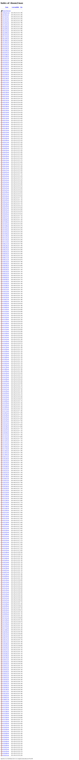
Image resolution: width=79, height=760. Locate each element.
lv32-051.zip (6, 747)
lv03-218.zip (6, 144)
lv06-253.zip (6, 208)
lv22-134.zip (6, 522)
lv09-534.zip (6, 271)
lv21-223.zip (6, 492)
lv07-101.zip (6, 237)
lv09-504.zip (6, 269)
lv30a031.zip (6, 699)
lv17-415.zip (6, 434)
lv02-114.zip (6, 84)
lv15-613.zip (6, 409)
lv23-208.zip (6, 534)
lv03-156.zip (6, 136)
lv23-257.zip (6, 554)
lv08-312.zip (6, 255)
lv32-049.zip (6, 745)
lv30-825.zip (6, 697)
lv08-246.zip (6, 245)
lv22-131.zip (6, 520)
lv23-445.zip (6, 560)
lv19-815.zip (6, 478)
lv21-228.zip (6, 494)
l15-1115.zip (6, 20)
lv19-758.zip (6, 476)
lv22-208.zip (6, 524)
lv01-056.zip (6, 64)
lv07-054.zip (6, 229)
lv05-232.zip (6, 184)
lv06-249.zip (6, 206)
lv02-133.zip (6, 96)
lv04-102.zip (6, 150)
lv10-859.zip (6, 307)
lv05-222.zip (6, 180)
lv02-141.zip (6, 100)
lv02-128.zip (6, 92)
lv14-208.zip (6, 381)
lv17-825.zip (6, 450)
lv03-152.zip (6, 130)
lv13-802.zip (6, 369)
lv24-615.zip (6, 570)
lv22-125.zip (6, 518)
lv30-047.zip (6, 683)
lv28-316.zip (6, 633)
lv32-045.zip (6, 739)
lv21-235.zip (6, 496)
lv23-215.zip (6, 538)
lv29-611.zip (6, 659)
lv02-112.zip (6, 82)
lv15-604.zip (6, 407)
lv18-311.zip (6, 456)
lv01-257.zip (6, 70)
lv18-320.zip (6, 458)
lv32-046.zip (6, 741)
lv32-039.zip (6, 735)
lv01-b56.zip (6, 74)
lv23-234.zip (6, 548)
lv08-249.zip (6, 247)
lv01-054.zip (6, 62)
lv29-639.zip (6, 663)
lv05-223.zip (6, 182)
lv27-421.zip (6, 618)
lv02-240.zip (6, 104)
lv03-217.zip (6, 142)
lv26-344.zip (6, 610)
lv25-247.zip (6, 600)
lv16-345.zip (6, 424)
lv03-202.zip (6, 138)
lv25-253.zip (6, 602)
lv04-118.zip (6, 158)
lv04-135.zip (6, 168)
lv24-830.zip (6, 576)
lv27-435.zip (6, 622)
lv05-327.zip (6, 194)
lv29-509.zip (6, 655)
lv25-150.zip (6, 590)
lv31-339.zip (6, 719)
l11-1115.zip (6, 16)
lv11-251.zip (6, 325)
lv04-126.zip (6, 162)
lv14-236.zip (6, 385)
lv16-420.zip (6, 428)
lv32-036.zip (6, 729)
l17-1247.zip (6, 24)
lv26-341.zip (6, 608)
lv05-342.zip (6, 196)
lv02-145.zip (6, 102)
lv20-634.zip (6, 488)
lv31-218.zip (6, 701)
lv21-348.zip (6, 506)
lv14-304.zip (6, 393)
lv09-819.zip (6, 275)
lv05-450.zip (6, 200)
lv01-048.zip (6, 54)
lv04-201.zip (6, 172)
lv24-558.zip (6, 568)
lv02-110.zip (6, 80)
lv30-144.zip (6, 693)
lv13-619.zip (6, 361)
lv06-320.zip (6, 212)
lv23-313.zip (6, 556)
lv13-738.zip (6, 367)
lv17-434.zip (6, 438)
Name (6, 7)
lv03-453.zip (6, 146)
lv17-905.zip (6, 454)
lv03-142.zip (6, 122)
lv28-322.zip (6, 635)
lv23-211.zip (6, 536)
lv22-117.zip (6, 514)
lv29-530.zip (6, 657)
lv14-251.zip (6, 389)
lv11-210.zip (6, 311)
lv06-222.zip (6, 202)
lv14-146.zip (6, 373)
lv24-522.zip (6, 564)
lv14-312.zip (6, 395)
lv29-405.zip (6, 645)
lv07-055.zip (6, 231)
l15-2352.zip (6, 22)
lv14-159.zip (6, 377)
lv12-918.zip (6, 349)
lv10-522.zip (6, 293)
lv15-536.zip (6, 403)
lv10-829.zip (6, 301)
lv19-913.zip (6, 480)
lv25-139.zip (6, 586)
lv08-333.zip (6, 261)
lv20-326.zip (6, 486)
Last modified (15, 7)
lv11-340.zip (6, 333)
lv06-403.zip (6, 213)
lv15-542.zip (6, 405)
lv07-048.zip (6, 225)
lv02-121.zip (6, 88)
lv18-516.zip (6, 464)
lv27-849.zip (6, 629)
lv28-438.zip (6, 643)
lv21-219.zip (6, 490)
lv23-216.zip (6, 540)
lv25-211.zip (6, 598)
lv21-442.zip (6, 508)
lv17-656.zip (6, 446)
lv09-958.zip (6, 279)
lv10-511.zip (6, 289)
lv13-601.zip (6, 359)
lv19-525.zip (6, 468)
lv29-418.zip (6, 647)
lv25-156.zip (6, 594)
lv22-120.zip (6, 516)
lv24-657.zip (6, 572)
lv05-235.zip (6, 188)
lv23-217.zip (6, 542)
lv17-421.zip (6, 436)
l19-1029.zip (6, 26)
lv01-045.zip (6, 48)
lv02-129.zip (6, 94)
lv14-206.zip (6, 379)
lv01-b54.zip (6, 72)
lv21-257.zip (6, 504)
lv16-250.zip (6, 417)
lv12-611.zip (6, 345)
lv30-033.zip (6, 677)
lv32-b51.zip (6, 755)
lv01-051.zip (6, 58)
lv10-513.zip (6, 291)
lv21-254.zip (6, 502)
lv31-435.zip (6, 721)
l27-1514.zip (6, 36)
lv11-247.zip (6, 321)
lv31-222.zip (6, 703)
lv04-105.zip (6, 152)
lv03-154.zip (6, 134)
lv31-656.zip (6, 723)
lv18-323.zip (6, 460)
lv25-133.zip (6, 582)
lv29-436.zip (6, 651)
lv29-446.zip (6, 653)
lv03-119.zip (6, 108)
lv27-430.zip (6, 620)
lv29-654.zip (6, 667)
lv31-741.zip (6, 725)
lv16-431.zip (6, 430)
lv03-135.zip (6, 120)
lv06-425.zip (6, 215)
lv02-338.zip (6, 106)
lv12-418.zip (6, 341)
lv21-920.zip (6, 510)
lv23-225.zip (6, 544)
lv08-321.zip (6, 259)
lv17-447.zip (6, 440)
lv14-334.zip (6, 397)
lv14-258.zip (6, 391)
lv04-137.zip (6, 170)
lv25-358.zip (6, 604)
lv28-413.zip (6, 641)
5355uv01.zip (6, 12)
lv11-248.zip (6, 323)
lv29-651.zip (6, 665)
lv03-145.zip (6, 126)
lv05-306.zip (6, 192)
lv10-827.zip (6, 299)
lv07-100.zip (6, 235)
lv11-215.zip (6, 313)
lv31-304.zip (6, 717)
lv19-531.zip (6, 470)
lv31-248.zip (6, 711)
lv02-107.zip (6, 76)
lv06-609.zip (6, 219)
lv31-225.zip (6, 705)
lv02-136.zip (6, 98)
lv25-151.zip (6, 592)
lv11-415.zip (6, 337)
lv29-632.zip (6, 661)
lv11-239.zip (6, 319)
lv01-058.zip (6, 68)
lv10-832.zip (6, 303)
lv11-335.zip (6, 331)
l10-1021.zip (6, 14)
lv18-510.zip (6, 462)
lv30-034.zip (6, 679)
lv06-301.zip (6, 210)
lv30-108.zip (6, 689)
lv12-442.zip (6, 343)
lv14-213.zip (6, 383)
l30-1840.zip (6, 40)
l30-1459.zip (6, 38)
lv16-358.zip (6, 426)
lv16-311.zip (6, 422)
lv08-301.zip (6, 251)
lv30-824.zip (6, 695)
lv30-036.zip (6, 681)
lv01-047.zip (6, 52)
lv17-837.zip (6, 452)
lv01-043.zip (6, 46)
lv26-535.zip (6, 612)
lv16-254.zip (6, 419)
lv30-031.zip (6, 673)
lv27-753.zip (6, 627)
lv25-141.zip (6, 588)
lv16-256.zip (6, 420)
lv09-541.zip (6, 273)
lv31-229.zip (6, 707)
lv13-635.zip (6, 365)
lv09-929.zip (6, 277)
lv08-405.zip (6, 263)
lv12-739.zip (6, 347)
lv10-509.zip (6, 287)
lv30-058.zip (6, 687)
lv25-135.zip (6, 584)
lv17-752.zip (6, 448)
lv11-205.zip (6, 309)
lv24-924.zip (6, 578)
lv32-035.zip (6, 727)
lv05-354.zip (6, 198)
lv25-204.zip (6, 596)
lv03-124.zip (6, 112)
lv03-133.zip (6, 116)
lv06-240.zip (6, 204)
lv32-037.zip (6, 731)
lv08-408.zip (6, 265)
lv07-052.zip (6, 227)
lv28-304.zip (6, 631)
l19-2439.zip (6, 28)
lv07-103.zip (6, 239)
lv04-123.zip (6, 160)
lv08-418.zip (6, 267)
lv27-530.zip (6, 624)
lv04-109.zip (6, 156)
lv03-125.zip (6, 114)
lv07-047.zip (6, 223)
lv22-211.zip (6, 526)
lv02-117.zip (6, 86)
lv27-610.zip (6, 625)
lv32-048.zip (6, 743)
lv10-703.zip (6, 297)
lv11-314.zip (6, 329)
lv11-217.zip (6, 315)
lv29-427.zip (6, 649)
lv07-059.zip (6, 233)
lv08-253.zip (6, 249)
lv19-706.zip (6, 474)
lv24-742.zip (6, 574)
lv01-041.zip (6, 44)
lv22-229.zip (6, 530)
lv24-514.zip (6, 562)
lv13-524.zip (6, 353)
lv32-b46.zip (6, 753)
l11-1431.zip (6, 18)
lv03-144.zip (6, 124)
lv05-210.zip (6, 174)
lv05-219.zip (6, 176)
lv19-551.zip (6, 472)
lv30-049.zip (6, 685)
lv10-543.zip (6, 295)
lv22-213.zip (6, 528)
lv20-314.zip (6, 482)
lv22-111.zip (6, 512)
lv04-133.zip (6, 164)
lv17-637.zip (6, 444)
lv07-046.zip (6, 221)
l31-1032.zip (6, 42)
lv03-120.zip (6, 110)
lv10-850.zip (6, 305)
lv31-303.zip (6, 715)
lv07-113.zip (6, 241)
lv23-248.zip (6, 552)
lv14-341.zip (6, 399)
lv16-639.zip (6, 432)
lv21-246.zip (6, 500)
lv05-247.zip (6, 190)
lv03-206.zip (6, 140)
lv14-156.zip (6, 375)
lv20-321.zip (6, 484)
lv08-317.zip (6, 257)
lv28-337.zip (6, 637)
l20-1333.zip (6, 30)
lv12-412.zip (6, 339)
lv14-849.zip (6, 401)
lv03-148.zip (6, 128)
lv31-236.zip (6, 709)
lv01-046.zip (6, 50)
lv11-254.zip (6, 327)
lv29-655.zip (6, 669)
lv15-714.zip (6, 411)
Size (21, 7)
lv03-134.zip (6, 118)
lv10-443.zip (6, 283)
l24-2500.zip (6, 32)
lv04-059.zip (6, 148)
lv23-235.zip (6, 550)
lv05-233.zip (6, 186)
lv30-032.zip (6, 675)
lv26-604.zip (6, 614)
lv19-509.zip (6, 466)
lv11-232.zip (6, 317)
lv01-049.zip (6, 56)
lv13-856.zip (6, 371)
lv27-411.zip (6, 616)
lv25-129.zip (6, 580)
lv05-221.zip (6, 178)
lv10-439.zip (6, 281)
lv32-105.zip (6, 751)
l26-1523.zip (6, 34)
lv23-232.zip (6, 546)
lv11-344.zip (6, 335)
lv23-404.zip (6, 558)
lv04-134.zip (6, 166)
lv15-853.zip (6, 413)
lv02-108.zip (6, 78)
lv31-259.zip (6, 713)
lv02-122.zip (6, 90)
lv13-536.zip (6, 355)
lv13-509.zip (6, 351)
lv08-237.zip (6, 243)
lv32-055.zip (6, 749)
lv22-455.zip (6, 532)
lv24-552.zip (6, 566)
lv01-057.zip (6, 66)
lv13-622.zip (6, 363)
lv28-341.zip (6, 639)
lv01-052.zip (6, 60)
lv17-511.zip (6, 442)
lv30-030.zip (6, 671)
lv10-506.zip (6, 285)
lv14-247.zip (6, 387)
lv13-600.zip (6, 357)
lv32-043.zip (6, 737)
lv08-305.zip (6, 253)
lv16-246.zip (6, 415)
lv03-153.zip (6, 132)
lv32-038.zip (6, 733)
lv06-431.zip (6, 217)
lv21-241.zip (6, 498)
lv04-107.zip (6, 154)
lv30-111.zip (6, 691)
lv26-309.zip (6, 606)
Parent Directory (7, 10)
